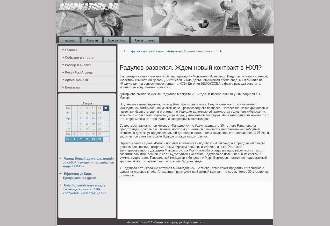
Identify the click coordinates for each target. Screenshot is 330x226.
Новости (92, 40)
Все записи (116, 40)
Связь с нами (145, 40)
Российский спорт (79, 72)
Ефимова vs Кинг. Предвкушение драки (79, 175)
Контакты (72, 87)
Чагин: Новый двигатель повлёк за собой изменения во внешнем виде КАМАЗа (89, 162)
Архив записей (76, 80)
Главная (69, 40)
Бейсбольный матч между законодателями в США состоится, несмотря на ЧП (84, 189)
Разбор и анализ (78, 65)
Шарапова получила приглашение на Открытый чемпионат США (175, 51)
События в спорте (79, 57)
